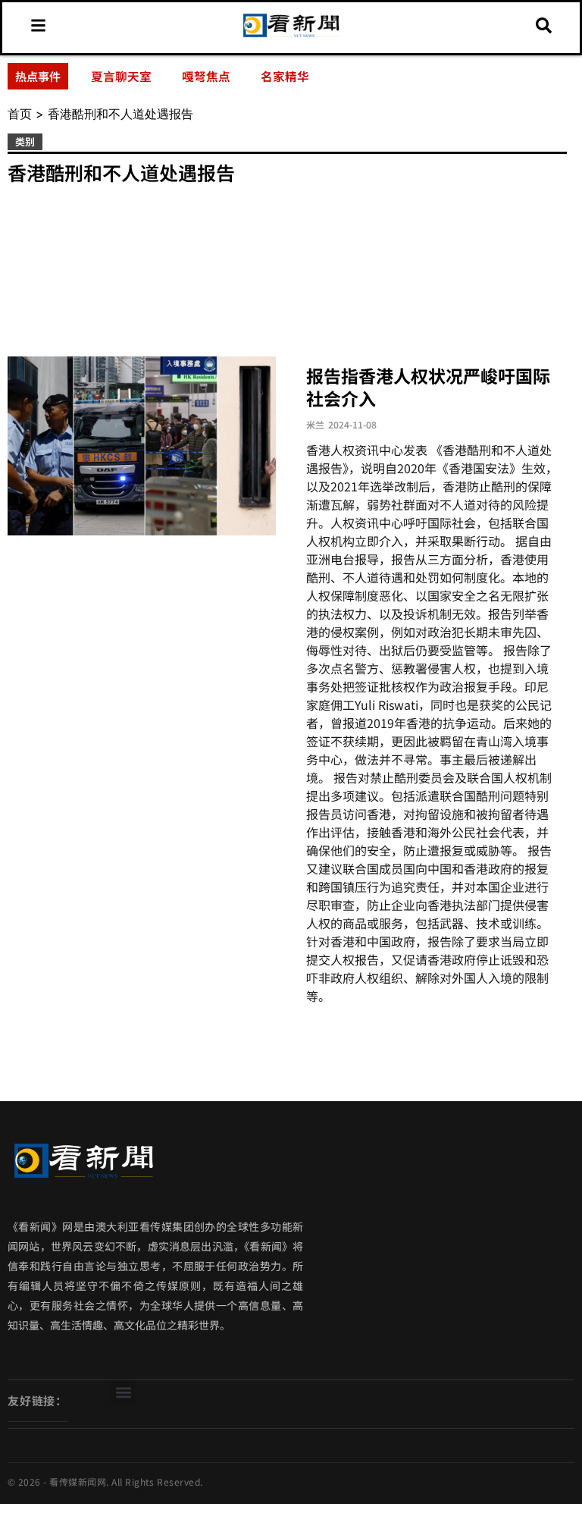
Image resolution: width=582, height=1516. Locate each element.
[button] (123, 1392)
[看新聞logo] (291, 35)
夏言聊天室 (121, 75)
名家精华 (285, 75)
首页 (20, 113)
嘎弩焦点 (206, 75)
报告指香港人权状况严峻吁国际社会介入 (428, 387)
